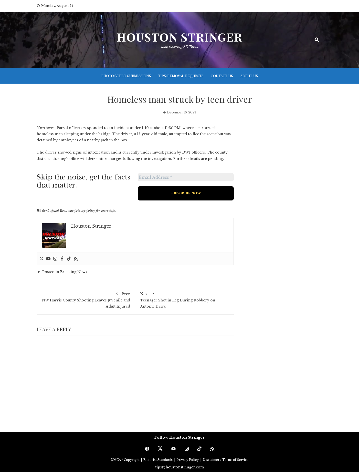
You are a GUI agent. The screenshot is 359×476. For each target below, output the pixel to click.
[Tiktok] (69, 258)
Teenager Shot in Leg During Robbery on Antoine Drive (177, 300)
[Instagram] (55, 258)
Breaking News (73, 272)
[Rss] (76, 258)
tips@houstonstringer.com (179, 467)
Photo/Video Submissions (126, 75)
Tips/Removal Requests (180, 75)
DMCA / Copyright (125, 460)
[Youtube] (48, 258)
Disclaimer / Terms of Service (225, 460)
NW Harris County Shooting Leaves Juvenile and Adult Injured (86, 300)
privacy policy (84, 211)
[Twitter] (41, 258)
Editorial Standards (158, 460)
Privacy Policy (188, 460)
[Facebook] (62, 258)
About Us (249, 75)
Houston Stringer (179, 36)
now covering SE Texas (179, 46)
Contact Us (222, 75)
